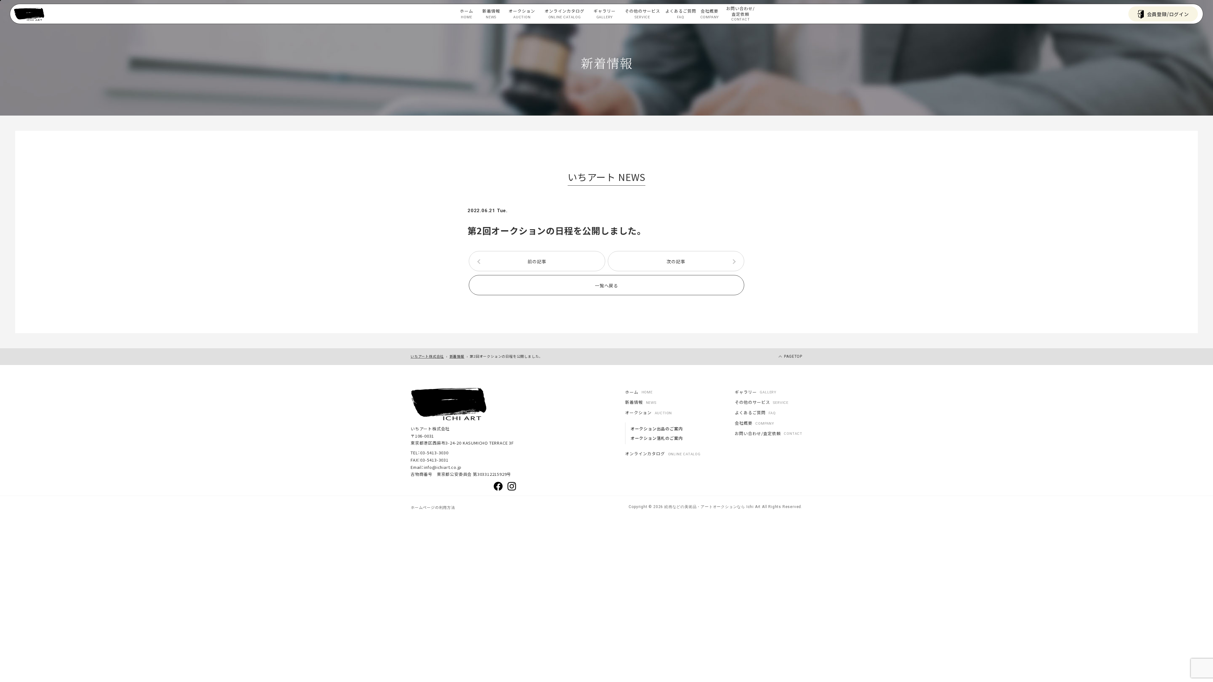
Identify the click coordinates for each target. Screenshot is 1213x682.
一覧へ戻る (606, 285)
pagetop (793, 356)
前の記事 (537, 261)
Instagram (511, 486)
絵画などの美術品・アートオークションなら (704, 507)
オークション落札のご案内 (657, 438)
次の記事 (676, 261)
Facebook (498, 486)
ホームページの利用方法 (433, 507)
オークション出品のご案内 (657, 429)
